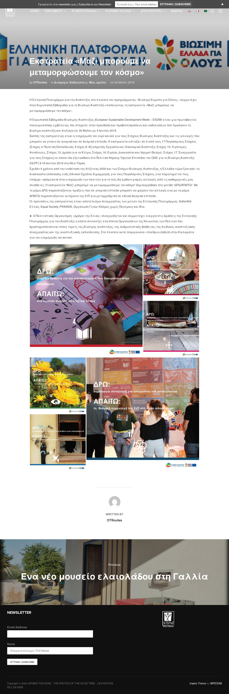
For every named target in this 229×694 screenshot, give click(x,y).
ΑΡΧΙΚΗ (34, 11)
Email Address (17, 627)
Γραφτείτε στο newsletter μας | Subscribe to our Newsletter (74, 4)
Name (11, 644)
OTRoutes (40, 82)
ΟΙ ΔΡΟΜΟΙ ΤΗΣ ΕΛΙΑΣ (118, 11)
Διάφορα (61, 82)
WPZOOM (216, 683)
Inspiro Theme (198, 683)
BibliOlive (176, 11)
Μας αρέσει (98, 82)
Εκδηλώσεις (78, 82)
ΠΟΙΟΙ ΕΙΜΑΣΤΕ (53, 11)
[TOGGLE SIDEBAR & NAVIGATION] (221, 11)
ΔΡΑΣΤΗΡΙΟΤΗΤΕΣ (151, 11)
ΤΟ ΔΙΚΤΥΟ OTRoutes (84, 11)
